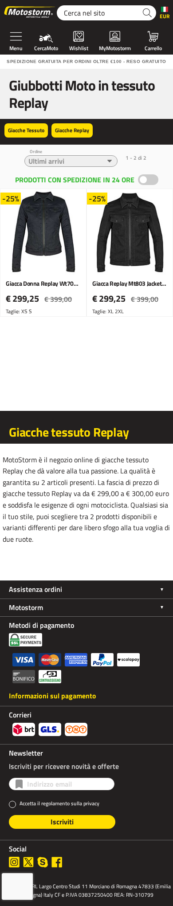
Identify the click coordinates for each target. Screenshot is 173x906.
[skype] (42, 862)
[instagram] (14, 862)
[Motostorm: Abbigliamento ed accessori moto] (30, 12)
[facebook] (56, 862)
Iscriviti (62, 821)
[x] (28, 862)
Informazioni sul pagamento (52, 695)
